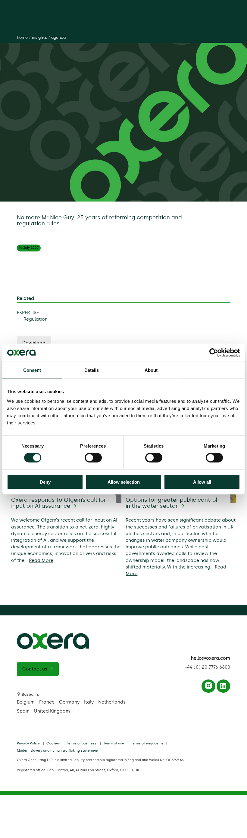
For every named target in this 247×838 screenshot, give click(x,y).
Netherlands (112, 702)
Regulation (35, 319)
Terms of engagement (149, 743)
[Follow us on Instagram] (208, 687)
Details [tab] (91, 370)
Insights (39, 37)
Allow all (202, 481)
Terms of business (81, 743)
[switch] (93, 458)
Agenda (58, 37)
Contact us (34, 669)
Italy (89, 702)
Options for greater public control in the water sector (171, 503)
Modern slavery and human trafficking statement (57, 751)
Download (33, 343)
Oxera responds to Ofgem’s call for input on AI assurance (58, 503)
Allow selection (124, 481)
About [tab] (151, 370)
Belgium (26, 702)
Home (22, 37)
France (47, 702)
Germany (69, 702)
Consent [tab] (32, 370)
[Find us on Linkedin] (223, 687)
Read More (41, 560)
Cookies (53, 743)
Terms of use (113, 743)
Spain (23, 711)
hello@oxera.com (210, 658)
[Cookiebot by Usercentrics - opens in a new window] (213, 352)
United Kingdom (52, 711)
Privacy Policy (28, 743)
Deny (45, 481)
